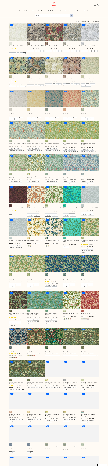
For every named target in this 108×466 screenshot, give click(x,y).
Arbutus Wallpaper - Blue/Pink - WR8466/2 (35, 143)
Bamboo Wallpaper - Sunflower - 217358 (34, 240)
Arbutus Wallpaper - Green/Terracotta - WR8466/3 (88, 144)
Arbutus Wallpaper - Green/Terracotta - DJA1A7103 (70, 144)
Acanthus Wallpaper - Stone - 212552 (52, 78)
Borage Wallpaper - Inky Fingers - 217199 (71, 382)
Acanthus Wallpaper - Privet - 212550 (16, 78)
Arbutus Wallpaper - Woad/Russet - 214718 (71, 176)
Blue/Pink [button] (83, 117)
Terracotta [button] (14, 53)
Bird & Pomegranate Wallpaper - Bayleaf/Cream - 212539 (89, 241)
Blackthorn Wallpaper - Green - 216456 (88, 350)
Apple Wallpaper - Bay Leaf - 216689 (87, 78)
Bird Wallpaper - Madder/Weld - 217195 (88, 313)
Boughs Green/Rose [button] (49, 422)
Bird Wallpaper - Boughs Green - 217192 (70, 313)
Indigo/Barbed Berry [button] (49, 420)
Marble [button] (21, 53)
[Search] (71, 15)
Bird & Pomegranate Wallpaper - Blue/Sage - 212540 (53, 278)
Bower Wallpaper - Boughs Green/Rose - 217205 (52, 415)
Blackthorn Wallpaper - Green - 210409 (70, 350)
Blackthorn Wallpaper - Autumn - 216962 (52, 350)
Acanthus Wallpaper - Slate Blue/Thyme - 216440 (34, 79)
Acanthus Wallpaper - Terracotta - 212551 (70, 78)
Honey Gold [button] (84, 85)
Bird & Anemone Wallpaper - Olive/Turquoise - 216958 (71, 241)
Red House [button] (65, 387)
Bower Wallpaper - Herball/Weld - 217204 (70, 414)
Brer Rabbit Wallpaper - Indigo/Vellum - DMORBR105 (70, 447)
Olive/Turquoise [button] (36, 214)
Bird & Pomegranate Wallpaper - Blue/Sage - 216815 (89, 278)
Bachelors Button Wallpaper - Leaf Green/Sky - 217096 (53, 208)
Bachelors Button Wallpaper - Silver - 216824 (17, 240)
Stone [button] (18, 53)
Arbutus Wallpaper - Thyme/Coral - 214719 (53, 176)
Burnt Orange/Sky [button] (37, 215)
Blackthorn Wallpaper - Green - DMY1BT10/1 (35, 382)
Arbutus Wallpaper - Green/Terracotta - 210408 (53, 143)
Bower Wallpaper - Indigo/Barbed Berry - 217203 (88, 415)
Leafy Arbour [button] (75, 387)
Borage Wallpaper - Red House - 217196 (16, 414)
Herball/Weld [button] (56, 420)
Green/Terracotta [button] (84, 119)
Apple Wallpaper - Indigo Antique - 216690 (53, 112)
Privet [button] (11, 53)
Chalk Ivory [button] (89, 85)
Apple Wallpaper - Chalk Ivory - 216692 (16, 112)
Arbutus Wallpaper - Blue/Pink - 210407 (88, 112)
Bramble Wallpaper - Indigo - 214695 (16, 446)
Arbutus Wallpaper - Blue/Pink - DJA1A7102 (17, 143)
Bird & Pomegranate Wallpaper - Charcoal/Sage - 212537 (18, 314)
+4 (81, 52)
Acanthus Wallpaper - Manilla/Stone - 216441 (71, 45)
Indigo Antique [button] (92, 84)
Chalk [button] (24, 53)
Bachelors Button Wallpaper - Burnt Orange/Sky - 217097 (36, 208)
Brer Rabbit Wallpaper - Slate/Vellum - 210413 (89, 446)
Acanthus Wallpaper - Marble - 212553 (88, 45)
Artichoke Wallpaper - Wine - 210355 (16, 207)
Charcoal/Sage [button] (84, 249)
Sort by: (78, 21)
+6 (95, 119)
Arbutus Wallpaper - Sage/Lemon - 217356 (35, 176)
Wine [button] (10, 215)
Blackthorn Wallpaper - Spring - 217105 (52, 382)
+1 (61, 355)
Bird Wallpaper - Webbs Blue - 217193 (16, 350)
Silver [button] (29, 214)
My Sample (102, 464)
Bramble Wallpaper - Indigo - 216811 (34, 446)
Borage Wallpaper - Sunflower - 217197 (34, 414)
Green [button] (47, 355)
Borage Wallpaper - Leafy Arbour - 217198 (89, 382)
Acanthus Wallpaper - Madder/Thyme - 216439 (53, 45)
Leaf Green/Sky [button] (30, 215)
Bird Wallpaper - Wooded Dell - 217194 (34, 350)
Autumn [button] (58, 355)
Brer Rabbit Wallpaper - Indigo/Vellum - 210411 (54, 446)
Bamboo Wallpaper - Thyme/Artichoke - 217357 (53, 240)
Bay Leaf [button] (87, 84)
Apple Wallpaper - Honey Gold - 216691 (34, 112)
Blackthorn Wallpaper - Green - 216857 (16, 382)
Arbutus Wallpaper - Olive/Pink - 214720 (16, 176)
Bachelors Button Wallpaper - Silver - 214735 (89, 207)
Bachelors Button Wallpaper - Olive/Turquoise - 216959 (71, 208)
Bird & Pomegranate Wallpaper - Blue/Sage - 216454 (71, 278)
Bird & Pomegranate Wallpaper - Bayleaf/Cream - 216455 (17, 278)
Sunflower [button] (70, 387)
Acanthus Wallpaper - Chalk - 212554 (16, 45)
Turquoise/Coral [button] (90, 249)
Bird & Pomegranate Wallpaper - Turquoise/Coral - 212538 (33, 314)
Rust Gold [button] (83, 84)
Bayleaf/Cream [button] (90, 250)
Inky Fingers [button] (66, 389)
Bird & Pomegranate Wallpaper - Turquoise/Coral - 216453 (51, 314)
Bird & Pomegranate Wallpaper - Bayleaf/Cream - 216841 (35, 278)
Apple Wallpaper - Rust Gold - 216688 (70, 112)
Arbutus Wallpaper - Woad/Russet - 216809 (89, 176)
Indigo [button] (11, 452)
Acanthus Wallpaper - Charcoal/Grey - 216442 (35, 45)
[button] (87, 10)
